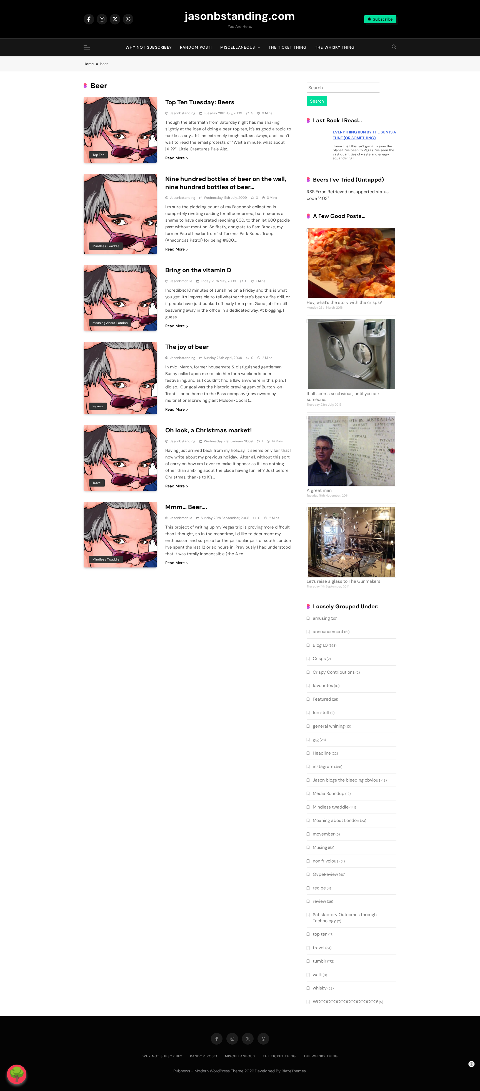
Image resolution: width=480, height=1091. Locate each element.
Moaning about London (110, 323)
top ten (98, 155)
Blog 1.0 (320, 645)
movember (324, 834)
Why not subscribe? (149, 47)
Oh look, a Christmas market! (208, 430)
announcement (328, 631)
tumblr (319, 961)
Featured (322, 699)
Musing (320, 847)
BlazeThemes (294, 1070)
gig (316, 739)
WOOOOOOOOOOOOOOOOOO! (345, 1002)
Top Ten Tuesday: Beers (199, 102)
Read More (175, 157)
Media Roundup (328, 793)
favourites (323, 685)
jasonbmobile (181, 281)
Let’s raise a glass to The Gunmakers (343, 581)
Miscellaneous (237, 47)
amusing (321, 618)
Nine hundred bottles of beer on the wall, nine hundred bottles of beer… (225, 183)
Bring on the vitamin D (198, 270)
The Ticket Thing (288, 47)
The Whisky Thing (335, 47)
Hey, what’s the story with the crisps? (344, 302)
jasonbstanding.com (240, 16)
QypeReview (325, 874)
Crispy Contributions (334, 672)
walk (317, 975)
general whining (329, 726)
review (97, 406)
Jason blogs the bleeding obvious (347, 780)
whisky (320, 988)
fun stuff (321, 712)
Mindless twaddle (105, 246)
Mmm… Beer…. (186, 507)
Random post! (196, 47)
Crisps (319, 658)
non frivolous (326, 861)
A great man (319, 490)
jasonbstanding (182, 113)
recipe (319, 888)
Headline (322, 753)
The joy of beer (187, 347)
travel (96, 483)
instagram (323, 766)
